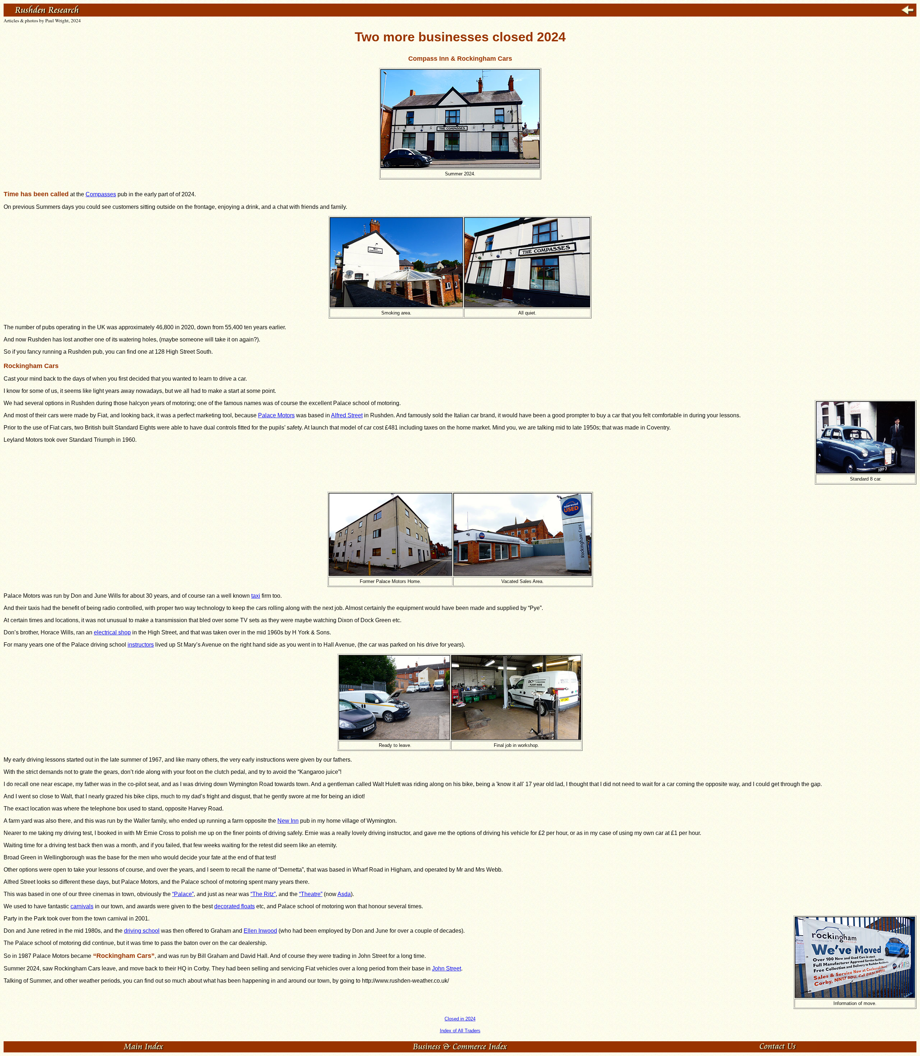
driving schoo (141, 931)
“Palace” (183, 894)
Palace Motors (276, 415)
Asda (344, 894)
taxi (255, 596)
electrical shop (112, 632)
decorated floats (234, 906)
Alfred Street (347, 415)
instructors (141, 645)
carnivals (81, 906)
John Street (446, 968)
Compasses (101, 194)
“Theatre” (310, 894)
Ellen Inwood (260, 931)
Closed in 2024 (460, 1018)
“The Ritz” (263, 894)
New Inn (288, 821)
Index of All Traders (460, 1030)
